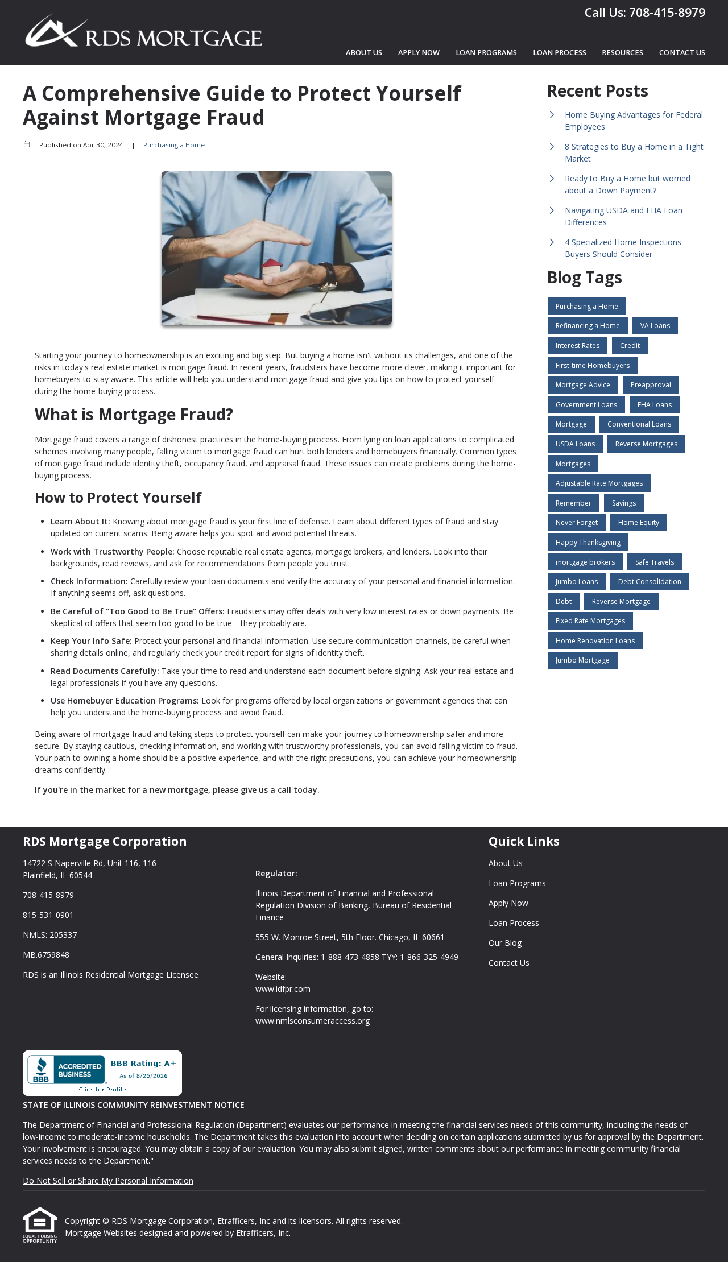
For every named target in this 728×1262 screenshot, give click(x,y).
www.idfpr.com (283, 988)
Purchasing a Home (174, 144)
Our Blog (505, 942)
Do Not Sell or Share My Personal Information (108, 1180)
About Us (364, 52)
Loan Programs (486, 52)
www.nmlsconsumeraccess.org (312, 1020)
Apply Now (419, 52)
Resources (622, 52)
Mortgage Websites (102, 1232)
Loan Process (559, 52)
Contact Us (682, 52)
